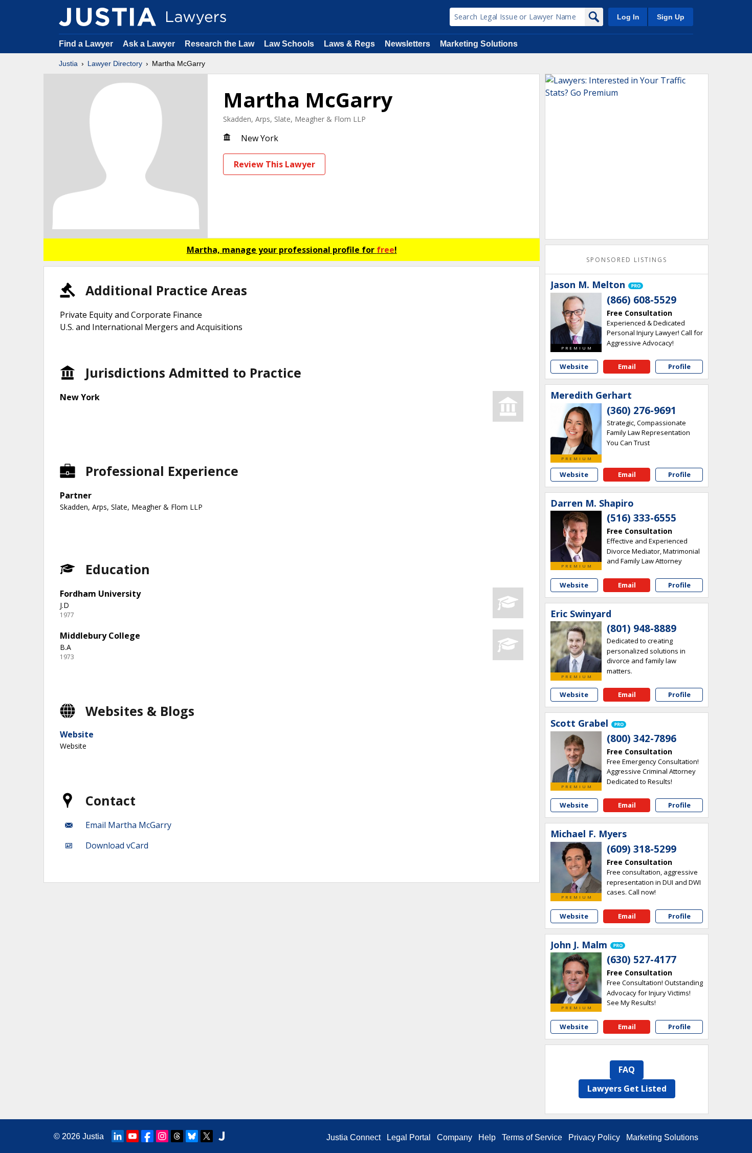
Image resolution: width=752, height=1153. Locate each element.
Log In (628, 17)
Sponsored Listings (626, 259)
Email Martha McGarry (128, 825)
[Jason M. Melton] (576, 318)
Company (454, 1137)
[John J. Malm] (576, 978)
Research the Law (219, 43)
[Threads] (177, 1136)
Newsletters (407, 43)
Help (487, 1137)
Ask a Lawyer (150, 43)
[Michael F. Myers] (576, 867)
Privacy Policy (594, 1137)
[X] (207, 1136)
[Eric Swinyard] (576, 646)
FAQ (626, 1069)
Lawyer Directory (114, 63)
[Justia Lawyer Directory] (107, 17)
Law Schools (289, 43)
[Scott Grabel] (576, 756)
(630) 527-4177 (641, 959)
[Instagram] (162, 1136)
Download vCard (116, 845)
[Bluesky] (192, 1136)
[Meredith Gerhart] (576, 428)
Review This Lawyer (274, 164)
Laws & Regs (349, 43)
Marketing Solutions (479, 43)
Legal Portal (409, 1137)
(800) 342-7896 (641, 738)
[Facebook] (147, 1136)
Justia (68, 63)
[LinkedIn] (118, 1136)
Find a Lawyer (86, 43)
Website (77, 734)
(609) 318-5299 (641, 849)
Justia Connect (353, 1137)
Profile (679, 366)
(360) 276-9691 (641, 410)
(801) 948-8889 (641, 628)
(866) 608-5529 (641, 300)
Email (627, 366)
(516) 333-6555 (641, 518)
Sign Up (670, 17)
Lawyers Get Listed (627, 1088)
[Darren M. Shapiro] (576, 536)
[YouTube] (132, 1136)
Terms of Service (532, 1137)
